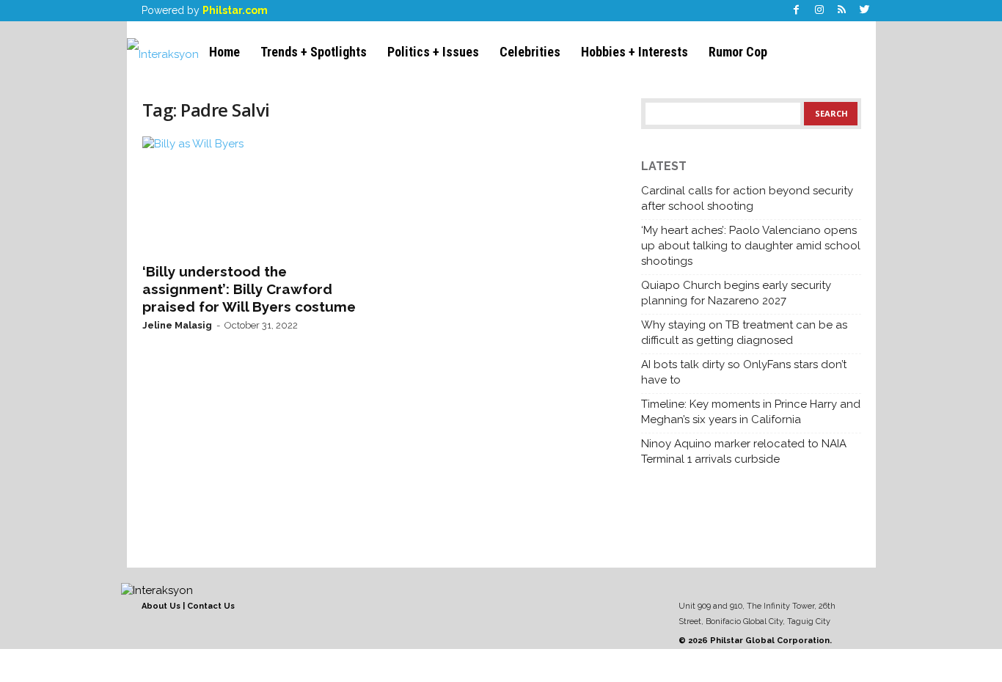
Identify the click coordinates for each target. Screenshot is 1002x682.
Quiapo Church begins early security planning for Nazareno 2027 (736, 293)
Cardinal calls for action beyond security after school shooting (747, 198)
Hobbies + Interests (634, 51)
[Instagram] (819, 10)
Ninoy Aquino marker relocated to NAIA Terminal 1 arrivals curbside (743, 451)
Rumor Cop (738, 51)
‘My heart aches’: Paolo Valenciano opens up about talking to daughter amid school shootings (750, 246)
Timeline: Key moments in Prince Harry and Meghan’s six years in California (750, 411)
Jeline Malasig (177, 325)
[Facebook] (796, 10)
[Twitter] (865, 10)
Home (224, 51)
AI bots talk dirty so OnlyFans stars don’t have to (743, 372)
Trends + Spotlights (313, 51)
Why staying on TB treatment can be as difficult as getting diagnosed (744, 332)
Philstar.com (235, 10)
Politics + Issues (433, 51)
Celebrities (530, 51)
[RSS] (842, 10)
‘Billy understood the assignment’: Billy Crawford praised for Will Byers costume (249, 289)
